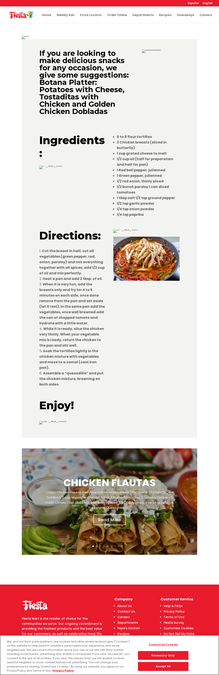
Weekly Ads (65, 15)
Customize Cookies (179, 628)
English (208, 3)
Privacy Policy (174, 611)
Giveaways (185, 15)
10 (126, 546)
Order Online (117, 15)
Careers (206, 15)
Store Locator (91, 15)
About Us (124, 606)
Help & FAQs (173, 606)
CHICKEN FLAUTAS (110, 483)
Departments (143, 15)
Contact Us (126, 611)
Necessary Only (163, 655)
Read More (109, 520)
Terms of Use (174, 617)
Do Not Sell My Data (179, 634)
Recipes (165, 15)
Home (46, 15)
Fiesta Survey (174, 622)
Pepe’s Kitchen (128, 628)
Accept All (163, 666)
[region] (109, 655)
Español (193, 3)
